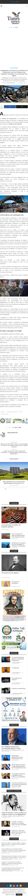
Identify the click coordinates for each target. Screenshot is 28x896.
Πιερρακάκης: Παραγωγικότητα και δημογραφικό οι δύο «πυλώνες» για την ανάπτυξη (17, 758)
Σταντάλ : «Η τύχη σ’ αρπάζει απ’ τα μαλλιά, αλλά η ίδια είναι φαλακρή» (19, 823)
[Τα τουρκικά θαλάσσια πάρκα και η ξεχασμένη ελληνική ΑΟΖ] (6, 659)
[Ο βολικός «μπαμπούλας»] (6, 690)
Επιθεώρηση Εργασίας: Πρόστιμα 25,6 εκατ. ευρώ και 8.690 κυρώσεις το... (14, 482)
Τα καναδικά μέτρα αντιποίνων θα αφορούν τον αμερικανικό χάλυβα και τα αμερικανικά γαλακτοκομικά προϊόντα (13, 869)
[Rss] (18, 1)
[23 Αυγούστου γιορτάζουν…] (6, 584)
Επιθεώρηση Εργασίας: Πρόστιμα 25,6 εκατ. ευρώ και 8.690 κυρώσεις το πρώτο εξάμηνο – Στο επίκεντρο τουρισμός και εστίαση (14, 857)
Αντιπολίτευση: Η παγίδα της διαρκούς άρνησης (11, 526)
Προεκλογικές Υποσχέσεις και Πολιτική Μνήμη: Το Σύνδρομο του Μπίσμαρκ (19, 544)
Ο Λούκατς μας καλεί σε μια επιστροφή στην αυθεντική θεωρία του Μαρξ (19, 784)
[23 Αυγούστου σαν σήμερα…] (14, 563)
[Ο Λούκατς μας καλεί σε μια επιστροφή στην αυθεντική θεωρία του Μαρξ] (6, 785)
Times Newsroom (11, 82)
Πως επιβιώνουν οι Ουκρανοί (17, 678)
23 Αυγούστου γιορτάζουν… (15, 582)
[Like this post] (10, 427)
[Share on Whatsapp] (18, 427)
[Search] (26, 6)
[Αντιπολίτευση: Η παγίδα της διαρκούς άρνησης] (14, 515)
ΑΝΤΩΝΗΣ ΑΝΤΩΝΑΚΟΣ (18, 693)
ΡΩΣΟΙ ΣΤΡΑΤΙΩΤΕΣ (4, 414)
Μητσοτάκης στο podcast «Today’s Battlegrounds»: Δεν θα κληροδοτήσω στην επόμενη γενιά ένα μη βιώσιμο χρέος (19, 767)
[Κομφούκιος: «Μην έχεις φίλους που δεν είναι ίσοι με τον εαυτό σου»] (6, 833)
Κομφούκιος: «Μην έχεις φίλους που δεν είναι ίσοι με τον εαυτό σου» (19, 832)
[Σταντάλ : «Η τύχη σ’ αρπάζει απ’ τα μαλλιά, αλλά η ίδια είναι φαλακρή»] (6, 824)
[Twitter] (11, 1)
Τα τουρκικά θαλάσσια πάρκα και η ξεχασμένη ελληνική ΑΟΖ (18, 659)
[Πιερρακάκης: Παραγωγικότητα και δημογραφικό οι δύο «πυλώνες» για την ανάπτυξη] (6, 758)
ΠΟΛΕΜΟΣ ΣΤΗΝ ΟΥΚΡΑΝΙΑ (12, 411)
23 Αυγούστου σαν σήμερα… (10, 573)
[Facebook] (9, 1)
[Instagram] (13, 1)
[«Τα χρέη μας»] (6, 670)
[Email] (16, 1)
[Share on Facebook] (12, 427)
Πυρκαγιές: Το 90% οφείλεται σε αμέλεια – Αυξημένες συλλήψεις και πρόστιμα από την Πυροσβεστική (12, 863)
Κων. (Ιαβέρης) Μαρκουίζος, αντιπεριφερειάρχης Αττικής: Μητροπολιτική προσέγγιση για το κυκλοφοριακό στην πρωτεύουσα (13, 749)
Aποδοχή (19, 894)
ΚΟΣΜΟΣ (2, 411)
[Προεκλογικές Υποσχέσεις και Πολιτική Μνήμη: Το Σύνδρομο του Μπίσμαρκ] (6, 545)
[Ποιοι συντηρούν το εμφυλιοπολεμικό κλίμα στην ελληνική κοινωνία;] (6, 536)
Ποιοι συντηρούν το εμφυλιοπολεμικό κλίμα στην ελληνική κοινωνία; (18, 535)
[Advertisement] (14, 49)
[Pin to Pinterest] (15, 427)
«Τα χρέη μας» (15, 667)
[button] (1, 475)
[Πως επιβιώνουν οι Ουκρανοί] (6, 680)
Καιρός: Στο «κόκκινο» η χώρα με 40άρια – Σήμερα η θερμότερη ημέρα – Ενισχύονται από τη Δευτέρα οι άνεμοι (14, 844)
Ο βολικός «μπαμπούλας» (19, 688)
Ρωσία (21, 411)
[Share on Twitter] (14, 427)
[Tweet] (22, 106)
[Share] (10, 106)
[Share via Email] (19, 427)
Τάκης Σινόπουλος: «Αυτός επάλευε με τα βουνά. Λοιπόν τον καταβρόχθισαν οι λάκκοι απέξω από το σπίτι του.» (14, 814)
